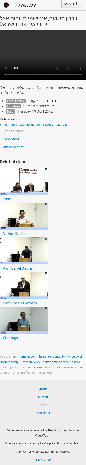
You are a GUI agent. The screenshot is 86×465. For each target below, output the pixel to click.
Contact (43, 405)
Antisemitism (13, 147)
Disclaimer (43, 412)
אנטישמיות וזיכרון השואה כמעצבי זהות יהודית (47, 367)
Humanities (26, 356)
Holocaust (11, 139)
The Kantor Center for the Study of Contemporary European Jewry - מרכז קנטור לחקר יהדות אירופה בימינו (42, 362)
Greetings (10, 338)
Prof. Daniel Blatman (19, 268)
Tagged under (13, 131)
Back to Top (43, 459)
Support (43, 397)
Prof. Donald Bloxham (20, 303)
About (43, 389)
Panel (7, 199)
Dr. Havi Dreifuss (15, 234)
